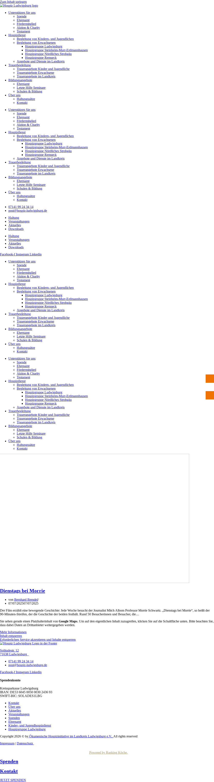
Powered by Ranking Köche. (108, 752)
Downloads (16, 229)
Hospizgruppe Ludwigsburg (43, 46)
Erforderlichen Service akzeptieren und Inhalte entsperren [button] (38, 639)
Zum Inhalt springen (13, 2)
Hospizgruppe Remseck (41, 57)
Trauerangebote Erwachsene (35, 72)
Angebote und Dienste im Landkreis (41, 61)
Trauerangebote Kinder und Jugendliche (43, 69)
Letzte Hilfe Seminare (31, 87)
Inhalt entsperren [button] (11, 636)
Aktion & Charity (28, 27)
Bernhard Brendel (26, 599)
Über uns (14, 95)
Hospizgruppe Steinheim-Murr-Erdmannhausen (56, 50)
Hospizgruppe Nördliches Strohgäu (48, 54)
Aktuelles (14, 225)
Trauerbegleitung (19, 65)
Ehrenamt (23, 20)
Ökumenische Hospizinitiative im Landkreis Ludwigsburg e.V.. (70, 736)
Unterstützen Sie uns (22, 12)
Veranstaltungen (18, 221)
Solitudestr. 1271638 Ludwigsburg (14, 652)
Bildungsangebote (20, 80)
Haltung (13, 217)
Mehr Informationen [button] (13, 632)
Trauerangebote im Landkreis (36, 76)
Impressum (7, 743)
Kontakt (22, 102)
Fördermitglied (26, 24)
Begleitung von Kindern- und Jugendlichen (45, 39)
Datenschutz (25, 743)
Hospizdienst (16, 35)
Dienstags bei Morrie (22, 590)
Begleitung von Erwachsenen (36, 42)
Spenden (9, 761)
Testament (23, 31)
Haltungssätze (26, 99)
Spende (22, 16)
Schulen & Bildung (29, 91)
